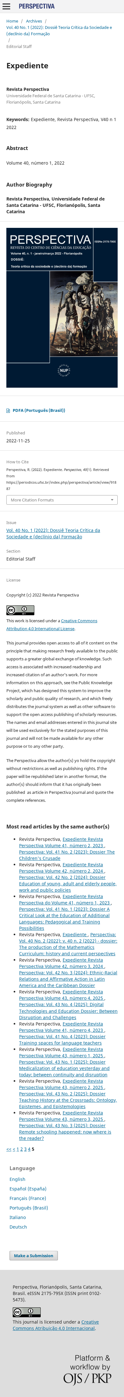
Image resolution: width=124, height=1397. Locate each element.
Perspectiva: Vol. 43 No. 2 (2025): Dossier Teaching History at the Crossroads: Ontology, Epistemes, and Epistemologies (68, 1100)
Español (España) (28, 1189)
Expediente (75, 934)
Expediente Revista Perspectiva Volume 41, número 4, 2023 (61, 1027)
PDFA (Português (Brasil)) (39, 410)
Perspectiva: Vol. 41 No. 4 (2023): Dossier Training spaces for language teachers (62, 1039)
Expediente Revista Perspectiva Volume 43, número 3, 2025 (61, 1116)
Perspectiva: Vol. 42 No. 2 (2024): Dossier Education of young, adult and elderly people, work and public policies (68, 883)
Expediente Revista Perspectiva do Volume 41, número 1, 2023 (65, 899)
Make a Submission (33, 1255)
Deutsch (18, 1227)
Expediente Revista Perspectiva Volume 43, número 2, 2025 (61, 1084)
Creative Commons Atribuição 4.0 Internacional (56, 1325)
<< (8, 1149)
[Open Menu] (6, 6)
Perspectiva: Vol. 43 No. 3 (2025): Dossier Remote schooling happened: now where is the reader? (65, 1131)
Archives (34, 21)
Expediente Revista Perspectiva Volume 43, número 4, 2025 (61, 995)
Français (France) (28, 1198)
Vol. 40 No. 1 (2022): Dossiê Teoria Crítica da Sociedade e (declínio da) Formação (59, 30)
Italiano (18, 1217)
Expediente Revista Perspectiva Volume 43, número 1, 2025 (61, 1052)
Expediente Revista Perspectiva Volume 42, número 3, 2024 (61, 963)
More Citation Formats (32, 500)
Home (12, 21)
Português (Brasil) (29, 1208)
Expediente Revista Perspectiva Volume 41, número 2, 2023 (61, 842)
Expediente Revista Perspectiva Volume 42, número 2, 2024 (61, 868)
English (17, 1179)
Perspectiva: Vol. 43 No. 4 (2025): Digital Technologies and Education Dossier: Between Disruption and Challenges (68, 1010)
